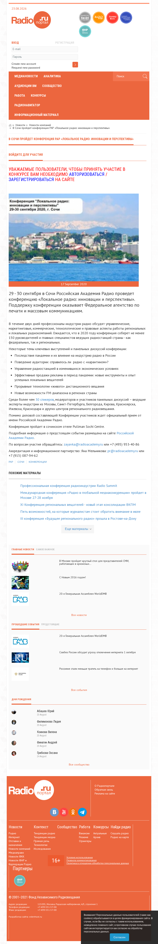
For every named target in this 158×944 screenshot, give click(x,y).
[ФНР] (85, 31)
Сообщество (52, 86)
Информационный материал (36, 115)
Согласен (119, 937)
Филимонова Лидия (49, 721)
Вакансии (84, 833)
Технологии (40, 845)
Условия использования (79, 857)
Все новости (79, 615)
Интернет (14, 837)
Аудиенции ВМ (25, 86)
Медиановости (26, 76)
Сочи (21, 462)
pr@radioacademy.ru (123, 451)
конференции (38, 462)
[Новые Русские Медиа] (126, 18)
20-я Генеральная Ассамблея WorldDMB (83, 593)
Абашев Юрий (45, 711)
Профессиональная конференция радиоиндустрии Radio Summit (68, 485)
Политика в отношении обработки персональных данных (97, 863)
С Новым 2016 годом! (72, 577)
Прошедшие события (25, 624)
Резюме (83, 837)
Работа (19, 95)
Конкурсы (38, 95)
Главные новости (23, 549)
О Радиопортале (104, 786)
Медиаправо (16, 852)
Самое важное (45, 549)
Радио (12, 833)
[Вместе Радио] (85, 18)
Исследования (42, 848)
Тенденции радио (44, 833)
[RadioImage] (99, 18)
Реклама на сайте (105, 793)
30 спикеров (44, 399)
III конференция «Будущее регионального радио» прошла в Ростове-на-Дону (78, 518)
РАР (11, 462)
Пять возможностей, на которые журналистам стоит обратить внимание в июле (80, 511)
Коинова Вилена (47, 732)
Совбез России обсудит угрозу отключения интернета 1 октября (97, 652)
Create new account (24, 63)
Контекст (41, 827)
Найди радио (121, 827)
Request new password (26, 67)
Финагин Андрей (47, 742)
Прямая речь (41, 841)
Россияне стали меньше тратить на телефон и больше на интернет (98, 668)
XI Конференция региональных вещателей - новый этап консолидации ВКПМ (78, 504)
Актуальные (100, 833)
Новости (20, 125)
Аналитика (52, 76)
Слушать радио (120, 833)
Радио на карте (120, 837)
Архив (96, 837)
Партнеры (23, 868)
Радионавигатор (27, 105)
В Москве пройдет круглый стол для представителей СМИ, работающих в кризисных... (94, 562)
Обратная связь (104, 789)
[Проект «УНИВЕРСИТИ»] (112, 18)
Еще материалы (76, 529)
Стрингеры (85, 841)
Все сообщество (79, 764)
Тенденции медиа (44, 837)
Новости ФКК (16, 856)
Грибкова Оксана (47, 753)
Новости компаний (40, 125)
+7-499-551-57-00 (47, 907)
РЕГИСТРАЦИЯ (64, 42)
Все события (79, 689)
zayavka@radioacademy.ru (83, 444)
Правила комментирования (81, 860)
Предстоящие (50, 624)
